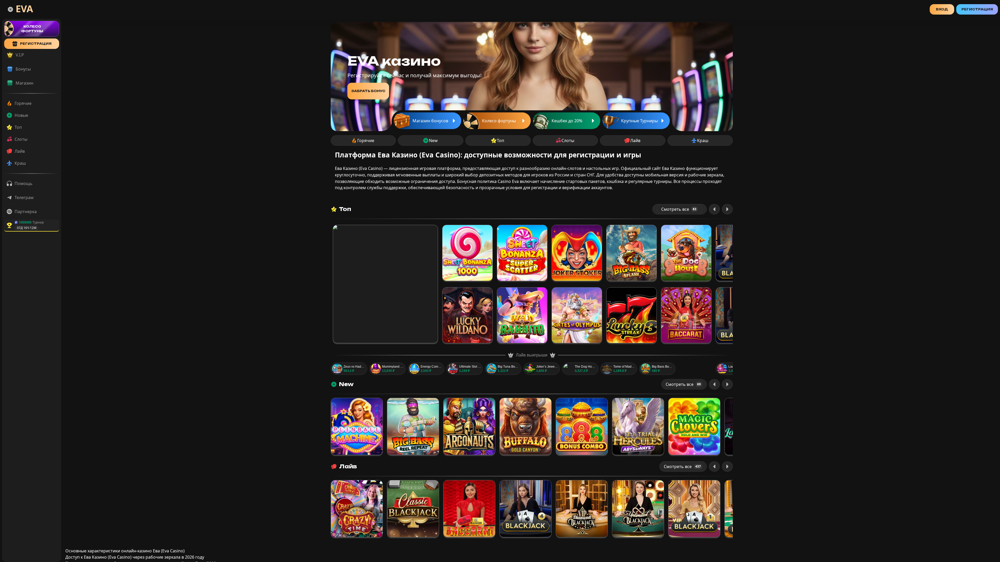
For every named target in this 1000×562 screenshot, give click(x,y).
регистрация (36, 44)
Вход (942, 9)
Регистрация (977, 9)
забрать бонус (368, 91)
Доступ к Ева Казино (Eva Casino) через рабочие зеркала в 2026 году (134, 557)
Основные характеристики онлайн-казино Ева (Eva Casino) (125, 551)
